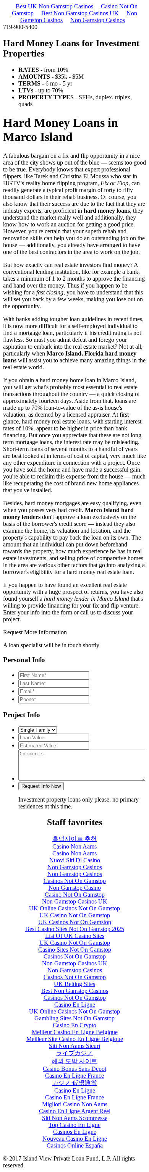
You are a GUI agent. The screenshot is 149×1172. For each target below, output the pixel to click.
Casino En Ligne (74, 1004)
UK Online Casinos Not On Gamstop (74, 908)
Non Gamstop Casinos (97, 20)
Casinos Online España (75, 1145)
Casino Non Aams (74, 846)
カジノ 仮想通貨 (74, 1083)
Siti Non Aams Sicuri (74, 1046)
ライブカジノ (74, 1053)
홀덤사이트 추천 (74, 839)
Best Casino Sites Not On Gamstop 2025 (74, 929)
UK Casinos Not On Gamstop (74, 922)
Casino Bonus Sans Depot (74, 1068)
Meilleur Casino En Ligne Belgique (75, 1032)
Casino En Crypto (74, 1025)
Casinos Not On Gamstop (75, 881)
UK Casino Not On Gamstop (74, 915)
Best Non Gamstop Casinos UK (80, 13)
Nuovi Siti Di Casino (74, 860)
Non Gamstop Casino (75, 887)
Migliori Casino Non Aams (74, 1104)
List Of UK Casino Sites (74, 936)
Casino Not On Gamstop (75, 894)
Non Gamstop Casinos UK (74, 901)
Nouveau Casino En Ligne (74, 1138)
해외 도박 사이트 (74, 1061)
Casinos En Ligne (74, 1131)
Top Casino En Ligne (74, 1125)
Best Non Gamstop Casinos (74, 991)
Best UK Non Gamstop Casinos (54, 6)
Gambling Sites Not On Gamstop (74, 1018)
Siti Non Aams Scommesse (74, 1118)
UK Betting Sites (74, 984)
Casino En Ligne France (74, 1075)
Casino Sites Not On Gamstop (74, 949)
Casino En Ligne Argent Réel (74, 1111)
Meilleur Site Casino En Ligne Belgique (74, 1039)
